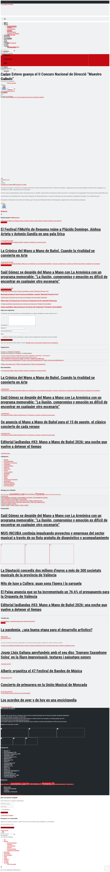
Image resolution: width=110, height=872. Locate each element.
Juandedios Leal (16, 494)
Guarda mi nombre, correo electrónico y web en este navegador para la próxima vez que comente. (30, 337)
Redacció (10, 89)
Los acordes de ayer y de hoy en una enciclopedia (39, 700)
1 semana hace (5, 389)
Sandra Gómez (58, 494)
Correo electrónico (6, 331)
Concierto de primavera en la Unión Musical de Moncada (44, 684)
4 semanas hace (5, 433)
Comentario (4, 325)
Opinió (5, 63)
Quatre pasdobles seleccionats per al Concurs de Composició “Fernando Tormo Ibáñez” (31, 307)
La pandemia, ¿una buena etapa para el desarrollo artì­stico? (46, 629)
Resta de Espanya (11, 43)
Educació (9, 30)
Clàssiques (9, 27)
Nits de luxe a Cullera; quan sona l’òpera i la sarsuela (41, 583)
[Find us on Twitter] (1, 727)
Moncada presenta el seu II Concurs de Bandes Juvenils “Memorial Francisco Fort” (30, 294)
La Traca (6, 44)
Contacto (6, 790)
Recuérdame (6, 809)
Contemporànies (11, 35)
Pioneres (39, 494)
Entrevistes (7, 35)
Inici (5, 19)
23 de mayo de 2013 (6, 691)
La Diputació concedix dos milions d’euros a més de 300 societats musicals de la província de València (51, 572)
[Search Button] (14, 50)
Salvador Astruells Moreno (50, 494)
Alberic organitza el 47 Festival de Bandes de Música (41, 671)
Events (5, 41)
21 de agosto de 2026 (7, 241)
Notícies (6, 23)
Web (2, 334)
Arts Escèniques (8, 59)
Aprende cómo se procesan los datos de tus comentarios (42, 343)
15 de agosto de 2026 (7, 288)
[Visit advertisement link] (2, 67)
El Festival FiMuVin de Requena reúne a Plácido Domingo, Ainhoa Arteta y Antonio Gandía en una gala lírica (51, 231)
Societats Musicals (12, 26)
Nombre (3, 328)
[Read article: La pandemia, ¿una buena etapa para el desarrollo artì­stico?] (55, 621)
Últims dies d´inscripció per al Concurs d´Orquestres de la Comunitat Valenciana (29, 301)
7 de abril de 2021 (6, 664)
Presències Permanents (13, 33)
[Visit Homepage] (7, 4)
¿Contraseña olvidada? (7, 815)
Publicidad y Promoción (10, 791)
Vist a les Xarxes (9, 485)
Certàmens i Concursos (10, 463)
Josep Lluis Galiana (5, 494)
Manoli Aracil (4, 636)
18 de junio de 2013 (6, 678)
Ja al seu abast (8, 472)
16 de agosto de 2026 (7, 262)
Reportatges (7, 55)
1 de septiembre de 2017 (8, 91)
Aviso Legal (7, 787)
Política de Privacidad (10, 788)
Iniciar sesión (4, 830)
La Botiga (6, 46)
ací (43, 358)
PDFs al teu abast (11, 47)
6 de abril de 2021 (6, 638)
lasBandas (6, 43)
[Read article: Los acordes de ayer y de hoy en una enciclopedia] (55, 693)
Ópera (5, 476)
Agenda (6, 459)
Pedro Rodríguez (30, 494)
